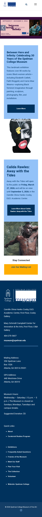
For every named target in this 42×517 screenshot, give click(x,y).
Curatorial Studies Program (19, 436)
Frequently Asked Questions (19, 452)
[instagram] (21, 510)
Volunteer (12, 476)
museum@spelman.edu (15, 340)
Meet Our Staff (13, 462)
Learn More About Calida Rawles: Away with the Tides (21, 210)
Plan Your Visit (14, 467)
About (10, 431)
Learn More (21, 108)
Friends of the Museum (17, 457)
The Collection (14, 472)
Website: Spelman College (18, 484)
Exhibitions (12, 447)
